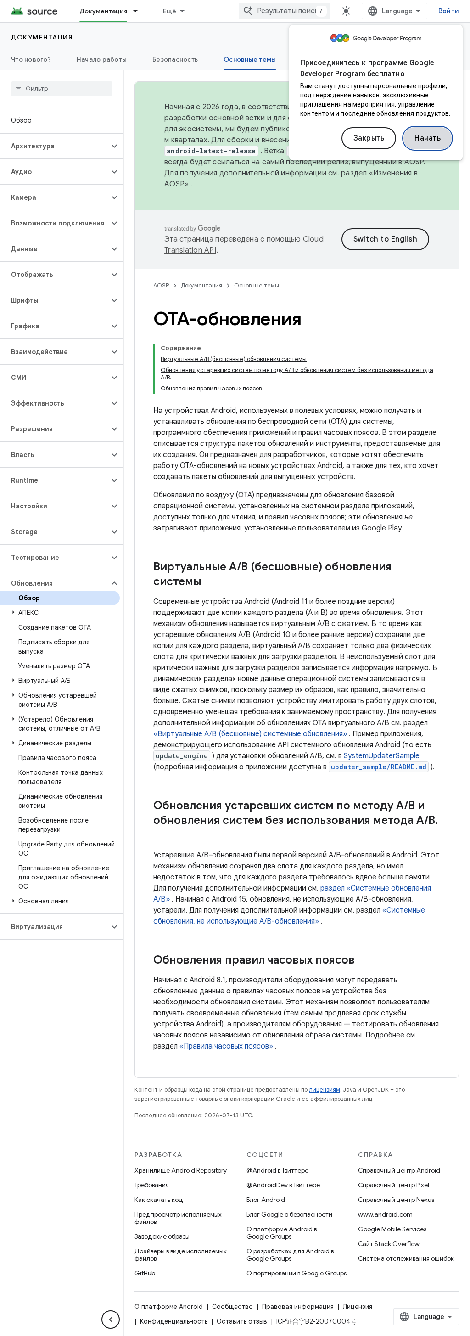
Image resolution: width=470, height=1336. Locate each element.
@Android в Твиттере (277, 1170)
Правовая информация (298, 1306)
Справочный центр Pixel (393, 1185)
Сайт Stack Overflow (389, 1244)
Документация (103, 11)
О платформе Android (168, 1306)
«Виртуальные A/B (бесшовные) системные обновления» (250, 733)
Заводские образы (162, 1236)
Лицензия (357, 1306)
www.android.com (385, 1214)
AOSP (161, 285)
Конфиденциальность (173, 1321)
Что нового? (31, 59)
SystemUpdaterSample (382, 756)
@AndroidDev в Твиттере (283, 1185)
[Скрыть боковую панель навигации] (110, 1319)
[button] (54, 146)
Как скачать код (158, 1199)
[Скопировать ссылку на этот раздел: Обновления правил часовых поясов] (364, 960)
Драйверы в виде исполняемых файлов (180, 1255)
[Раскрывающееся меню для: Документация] (139, 11)
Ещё (170, 11)
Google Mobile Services (392, 1229)
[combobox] (284, 11)
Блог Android (265, 1199)
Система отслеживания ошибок (406, 1258)
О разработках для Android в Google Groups (290, 1255)
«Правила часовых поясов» (226, 1046)
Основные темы (250, 59)
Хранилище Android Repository (180, 1170)
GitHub (144, 1273)
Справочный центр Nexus (396, 1199)
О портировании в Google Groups (296, 1273)
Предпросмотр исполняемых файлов (178, 1218)
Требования (151, 1185)
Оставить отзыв (242, 1321)
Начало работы (102, 59)
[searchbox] (61, 88)
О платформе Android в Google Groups (281, 1232)
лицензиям (324, 1090)
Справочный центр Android (399, 1170)
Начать (427, 138)
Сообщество (232, 1306)
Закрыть (369, 138)
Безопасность (175, 59)
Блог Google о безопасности (289, 1214)
